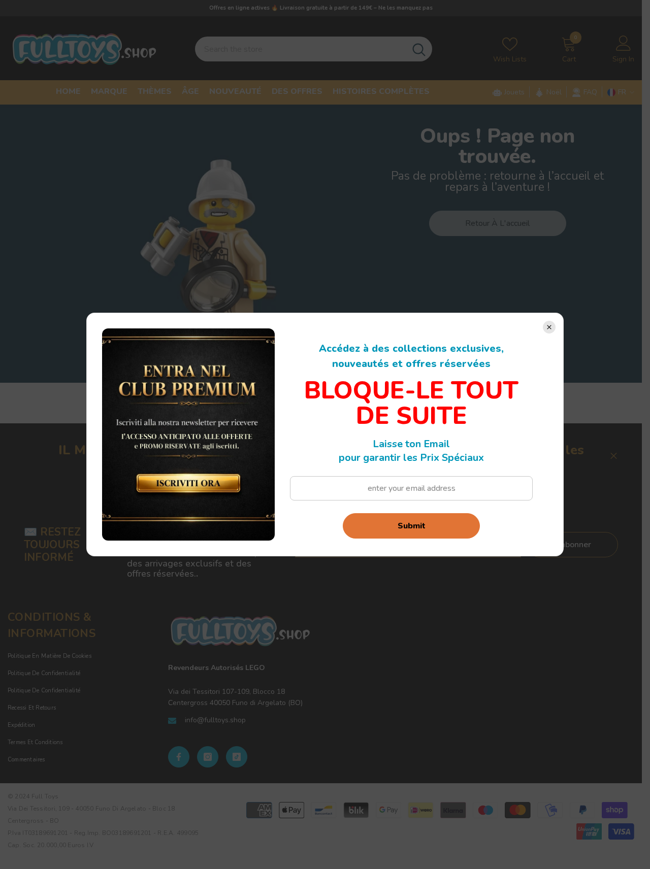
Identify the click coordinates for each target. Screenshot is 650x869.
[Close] (549, 327)
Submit (412, 525)
